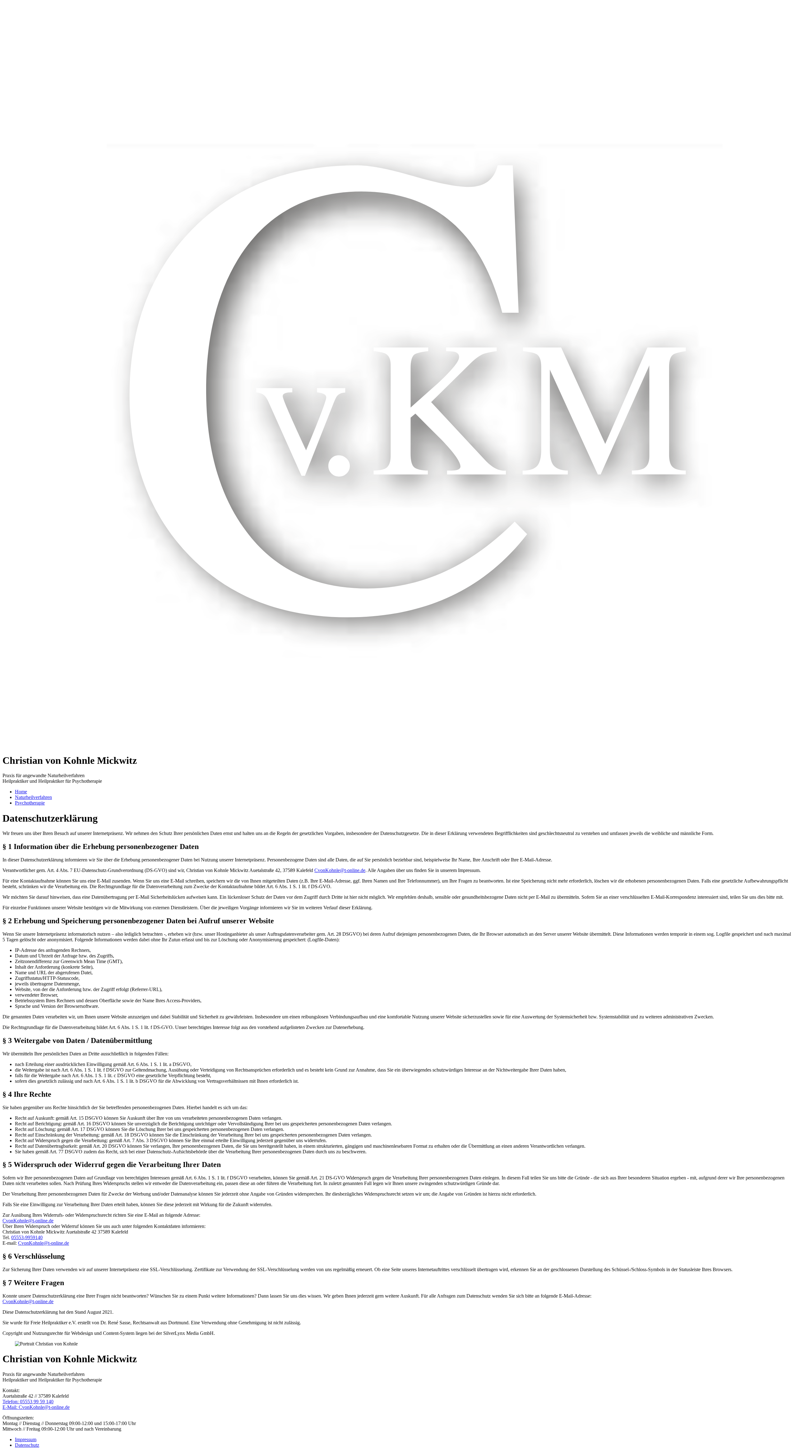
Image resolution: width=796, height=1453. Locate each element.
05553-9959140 (27, 1237)
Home (21, 791)
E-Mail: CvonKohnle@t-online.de (36, 1407)
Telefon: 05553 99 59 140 (27, 1401)
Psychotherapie (30, 802)
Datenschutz (27, 1445)
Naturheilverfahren (33, 797)
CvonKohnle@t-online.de (339, 870)
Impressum (25, 1439)
